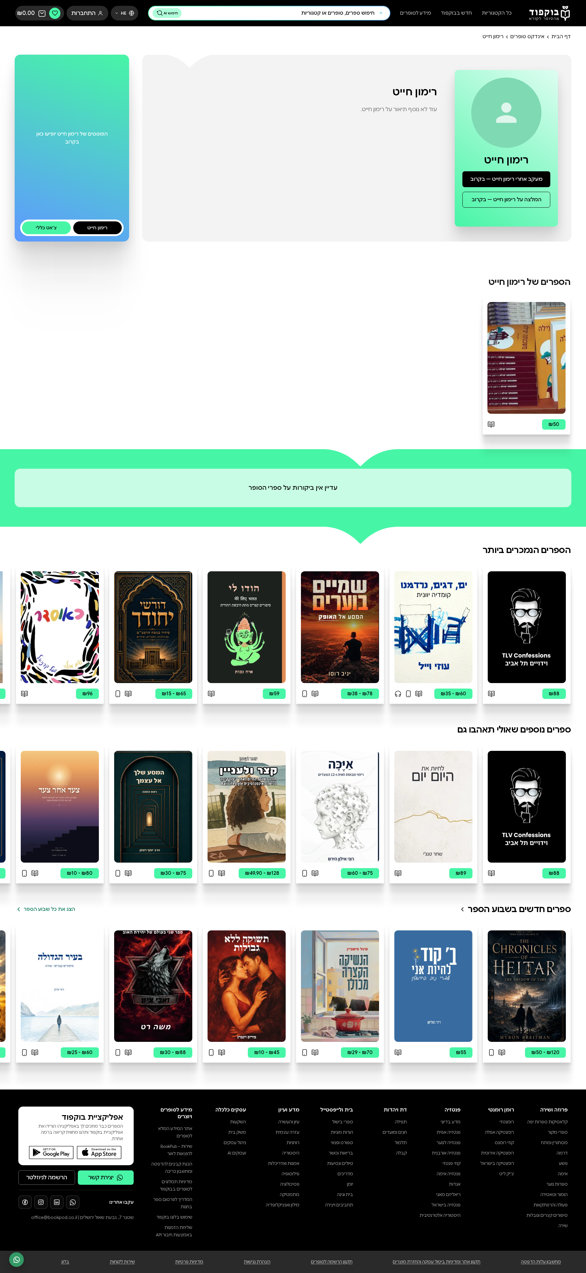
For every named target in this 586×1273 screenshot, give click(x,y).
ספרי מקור (558, 1132)
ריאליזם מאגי (448, 1194)
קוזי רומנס (504, 1142)
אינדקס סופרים (527, 37)
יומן (350, 1184)
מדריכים (345, 1174)
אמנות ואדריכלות (283, 1163)
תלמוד (400, 1142)
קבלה (401, 1153)
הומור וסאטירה (554, 1194)
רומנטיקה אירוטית (497, 1153)
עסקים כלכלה (230, 1110)
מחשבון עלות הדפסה (541, 1261)
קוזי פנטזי (452, 1163)
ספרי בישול (342, 1122)
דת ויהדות (395, 1110)
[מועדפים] (54, 13)
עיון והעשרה (288, 1122)
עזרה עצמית (287, 1132)
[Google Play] (51, 1152)
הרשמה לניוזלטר (46, 1177)
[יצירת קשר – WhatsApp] (16, 1259)
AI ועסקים (236, 1153)
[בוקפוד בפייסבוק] (25, 1202)
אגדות (455, 1184)
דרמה (562, 1153)
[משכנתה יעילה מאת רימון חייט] (526, 358)
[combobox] (279, 13)
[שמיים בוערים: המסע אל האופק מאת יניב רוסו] (340, 627)
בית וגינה (345, 1194)
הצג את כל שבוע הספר (49, 909)
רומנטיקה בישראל (497, 1163)
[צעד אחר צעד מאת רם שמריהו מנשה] (60, 807)
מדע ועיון (288, 1110)
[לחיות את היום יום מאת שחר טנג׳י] (433, 807)
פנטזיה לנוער (448, 1142)
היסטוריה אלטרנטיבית (440, 1215)
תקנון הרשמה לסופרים (332, 1261)
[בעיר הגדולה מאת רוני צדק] (60, 986)
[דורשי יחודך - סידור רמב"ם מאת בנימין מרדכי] (153, 627)
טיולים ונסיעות (340, 1163)
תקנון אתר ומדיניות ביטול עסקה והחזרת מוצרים (436, 1261)
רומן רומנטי (501, 1110)
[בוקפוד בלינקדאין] (56, 1202)
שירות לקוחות (122, 1261)
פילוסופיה (290, 1174)
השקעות (238, 1122)
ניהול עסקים (235, 1142)
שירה (563, 1225)
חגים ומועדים (395, 1132)
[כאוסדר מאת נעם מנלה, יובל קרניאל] (60, 627)
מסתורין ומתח (554, 1142)
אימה (563, 1174)
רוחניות (293, 1142)
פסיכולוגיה (289, 1184)
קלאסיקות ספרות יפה (547, 1122)
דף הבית (561, 37)
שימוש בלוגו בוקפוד (174, 1217)
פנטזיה (453, 1110)
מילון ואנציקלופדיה (282, 1205)
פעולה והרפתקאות (551, 1205)
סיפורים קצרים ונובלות (547, 1215)
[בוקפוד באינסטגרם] (41, 1202)
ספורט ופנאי (342, 1142)
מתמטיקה (289, 1194)
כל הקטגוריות (497, 13)
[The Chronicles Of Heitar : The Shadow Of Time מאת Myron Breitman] (527, 986)
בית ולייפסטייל (336, 1110)
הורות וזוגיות (342, 1132)
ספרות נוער (557, 1184)
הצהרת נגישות (257, 1261)
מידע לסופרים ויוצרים (176, 1113)
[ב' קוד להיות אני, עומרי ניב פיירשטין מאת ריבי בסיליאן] (433, 986)
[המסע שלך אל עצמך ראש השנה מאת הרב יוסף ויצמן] (153, 807)
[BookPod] (547, 13)
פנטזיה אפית (449, 1132)
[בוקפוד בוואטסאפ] (72, 1202)
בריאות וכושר (341, 1153)
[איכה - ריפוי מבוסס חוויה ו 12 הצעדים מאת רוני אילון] (340, 807)
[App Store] (99, 1152)
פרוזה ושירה (554, 1110)
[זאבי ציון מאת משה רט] (153, 986)
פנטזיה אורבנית (446, 1153)
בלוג (65, 1261)
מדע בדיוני (451, 1122)
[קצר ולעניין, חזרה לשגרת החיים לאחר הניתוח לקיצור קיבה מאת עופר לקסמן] (247, 807)
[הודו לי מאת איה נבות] (247, 627)
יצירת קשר (101, 1177)
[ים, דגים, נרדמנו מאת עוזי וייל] (433, 627)
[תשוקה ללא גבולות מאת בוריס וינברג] (247, 986)
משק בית (237, 1132)
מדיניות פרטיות (189, 1261)
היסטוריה (290, 1153)
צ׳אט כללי (46, 228)
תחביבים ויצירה (339, 1205)
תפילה (401, 1122)
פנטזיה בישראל (446, 1205)
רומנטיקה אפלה (499, 1132)
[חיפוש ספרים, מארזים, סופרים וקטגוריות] (380, 13)
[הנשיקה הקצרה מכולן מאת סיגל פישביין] (340, 986)
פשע (563, 1163)
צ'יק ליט (506, 1174)
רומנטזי (507, 1122)
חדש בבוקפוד (456, 13)
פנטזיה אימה (449, 1174)
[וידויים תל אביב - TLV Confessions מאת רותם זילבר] (527, 627)
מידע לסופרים (415, 13)
